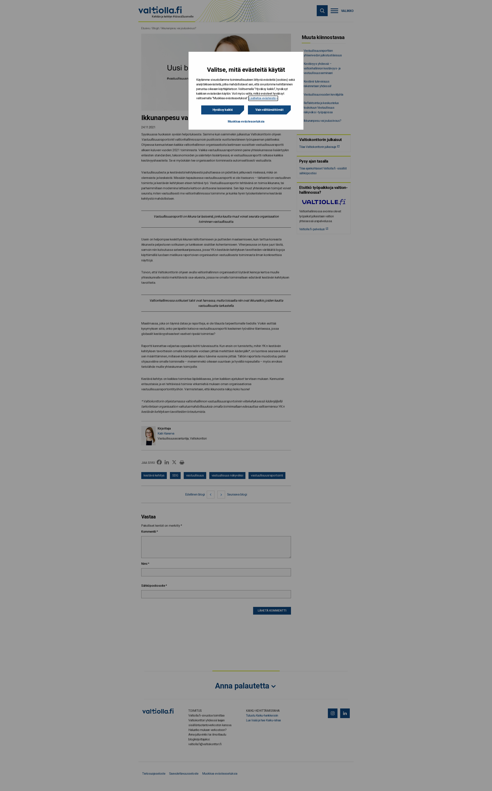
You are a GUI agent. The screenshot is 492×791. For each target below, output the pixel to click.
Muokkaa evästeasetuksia (246, 121)
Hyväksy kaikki (223, 110)
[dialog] (246, 91)
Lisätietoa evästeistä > (263, 98)
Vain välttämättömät (269, 110)
